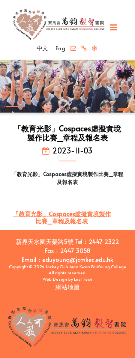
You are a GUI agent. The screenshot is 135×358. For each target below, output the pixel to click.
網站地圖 (68, 287)
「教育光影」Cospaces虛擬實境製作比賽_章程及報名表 (62, 217)
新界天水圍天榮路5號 (45, 241)
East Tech (83, 279)
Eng (60, 48)
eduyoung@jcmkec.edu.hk (77, 259)
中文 (42, 48)
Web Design (55, 279)
